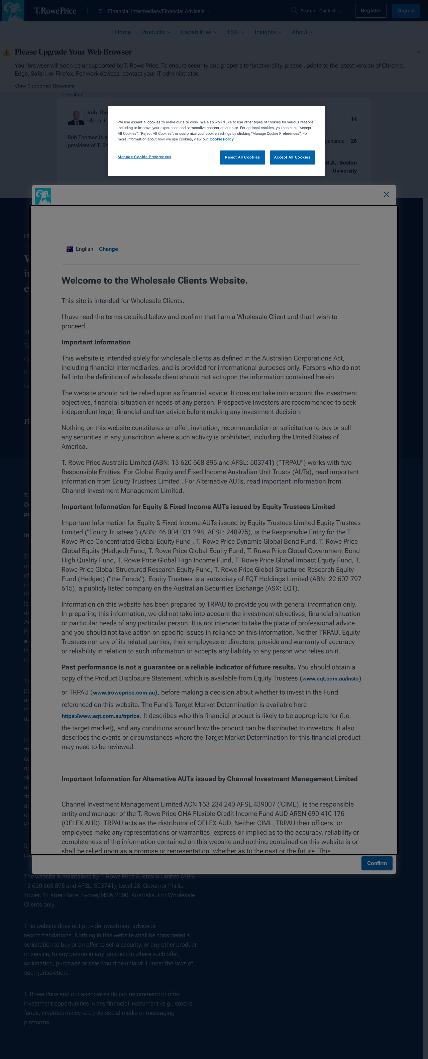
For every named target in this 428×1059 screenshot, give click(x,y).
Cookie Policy (222, 139)
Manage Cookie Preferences (144, 156)
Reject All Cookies (242, 157)
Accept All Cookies (292, 157)
